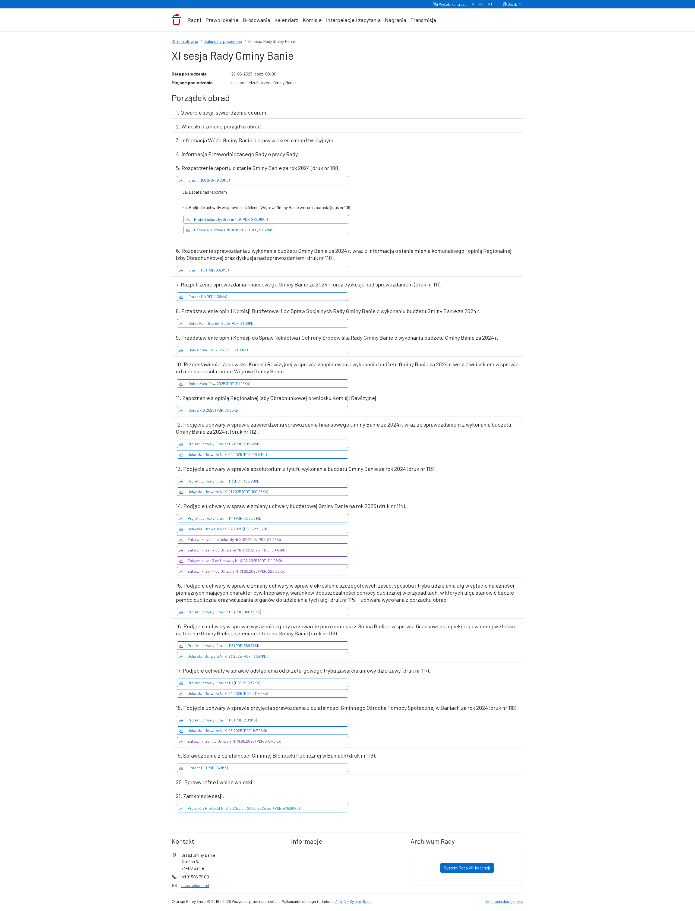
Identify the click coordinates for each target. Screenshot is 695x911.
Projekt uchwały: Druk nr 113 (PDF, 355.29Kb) (224, 481)
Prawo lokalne (222, 20)
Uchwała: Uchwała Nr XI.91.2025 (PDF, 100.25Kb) (228, 491)
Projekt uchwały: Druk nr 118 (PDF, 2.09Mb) (222, 720)
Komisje (312, 20)
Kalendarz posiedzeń (223, 41)
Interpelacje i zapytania (353, 20)
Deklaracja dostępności (504, 901)
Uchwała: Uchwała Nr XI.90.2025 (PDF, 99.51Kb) (227, 454)
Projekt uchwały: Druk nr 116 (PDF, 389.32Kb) (224, 645)
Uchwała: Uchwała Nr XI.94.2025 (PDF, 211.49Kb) (228, 693)
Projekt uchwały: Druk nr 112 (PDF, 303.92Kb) (224, 444)
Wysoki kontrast (452, 4)
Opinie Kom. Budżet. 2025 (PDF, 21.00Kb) (221, 323)
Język (512, 4)
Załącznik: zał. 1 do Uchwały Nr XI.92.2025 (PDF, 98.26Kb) (235, 539)
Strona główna (185, 41)
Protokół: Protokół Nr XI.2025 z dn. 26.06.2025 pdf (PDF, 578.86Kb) (244, 808)
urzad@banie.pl (195, 885)
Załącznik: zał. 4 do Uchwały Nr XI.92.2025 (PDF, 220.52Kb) (236, 571)
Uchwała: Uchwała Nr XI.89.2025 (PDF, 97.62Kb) (233, 230)
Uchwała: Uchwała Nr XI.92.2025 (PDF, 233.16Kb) (228, 529)
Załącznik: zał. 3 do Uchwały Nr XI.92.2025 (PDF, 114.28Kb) (235, 560)
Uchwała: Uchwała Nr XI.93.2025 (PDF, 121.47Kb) (227, 656)
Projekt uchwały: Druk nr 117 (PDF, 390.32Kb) (224, 682)
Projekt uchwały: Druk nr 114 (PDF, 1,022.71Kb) (225, 518)
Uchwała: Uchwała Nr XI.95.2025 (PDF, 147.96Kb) (228, 730)
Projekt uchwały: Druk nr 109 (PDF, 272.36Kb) (231, 219)
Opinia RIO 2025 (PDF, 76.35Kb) (213, 410)
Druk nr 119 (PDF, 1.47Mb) (208, 767)
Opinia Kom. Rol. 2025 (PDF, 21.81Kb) (218, 350)
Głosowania (256, 20)
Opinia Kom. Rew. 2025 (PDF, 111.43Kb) (219, 383)
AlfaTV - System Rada (353, 901)
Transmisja (423, 20)
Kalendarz (286, 20)
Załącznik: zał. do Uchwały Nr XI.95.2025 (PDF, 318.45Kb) (234, 741)
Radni (194, 20)
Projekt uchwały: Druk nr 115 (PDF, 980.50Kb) (224, 612)
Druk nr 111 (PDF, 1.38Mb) (207, 296)
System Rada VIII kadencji (467, 867)
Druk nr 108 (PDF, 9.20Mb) (209, 180)
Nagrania (395, 20)
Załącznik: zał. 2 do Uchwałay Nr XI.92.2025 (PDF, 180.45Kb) (237, 550)
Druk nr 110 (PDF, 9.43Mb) (208, 270)
